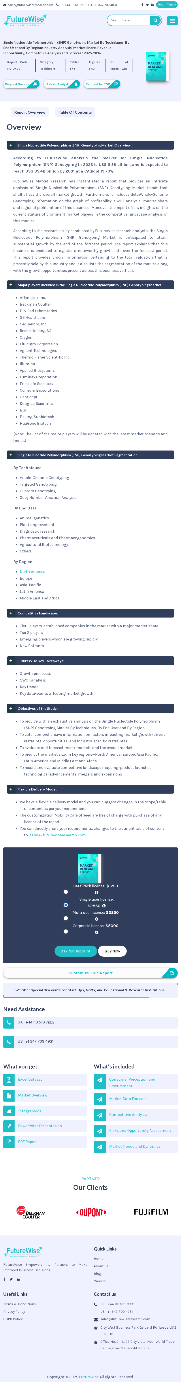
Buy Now (112, 951)
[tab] (30, 112)
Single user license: (96, 902)
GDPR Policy (13, 1319)
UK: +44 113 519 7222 (73, 5)
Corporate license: (96, 925)
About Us (101, 1266)
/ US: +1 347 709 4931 (102, 5)
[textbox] (134, 20)
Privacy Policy (14, 1311)
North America (32, 571)
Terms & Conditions (19, 1304)
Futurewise (89, 1376)
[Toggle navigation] (172, 20)
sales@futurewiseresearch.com (30, 5)
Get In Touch (167, 4)
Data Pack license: (95, 886)
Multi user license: (96, 912)
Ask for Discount (75, 951)
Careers (100, 1281)
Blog (97, 1273)
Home (98, 1258)
